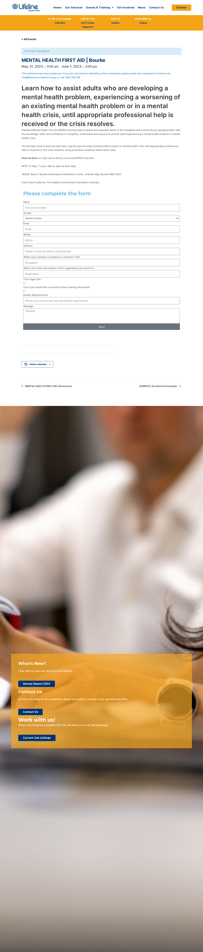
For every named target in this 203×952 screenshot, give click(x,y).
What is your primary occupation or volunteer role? (51, 256)
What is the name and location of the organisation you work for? (59, 268)
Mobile (27, 234)
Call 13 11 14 (88, 22)
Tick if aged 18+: (32, 279)
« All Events (29, 39)
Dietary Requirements (35, 294)
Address (28, 245)
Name (26, 201)
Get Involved (125, 7)
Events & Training (98, 7)
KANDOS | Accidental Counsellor (158, 386)
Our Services (74, 7)
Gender (27, 213)
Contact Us (156, 7)
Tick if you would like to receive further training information (56, 287)
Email (26, 223)
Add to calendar (38, 364)
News (141, 7)
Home (57, 7)
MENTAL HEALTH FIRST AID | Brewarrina (48, 386)
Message (28, 306)
